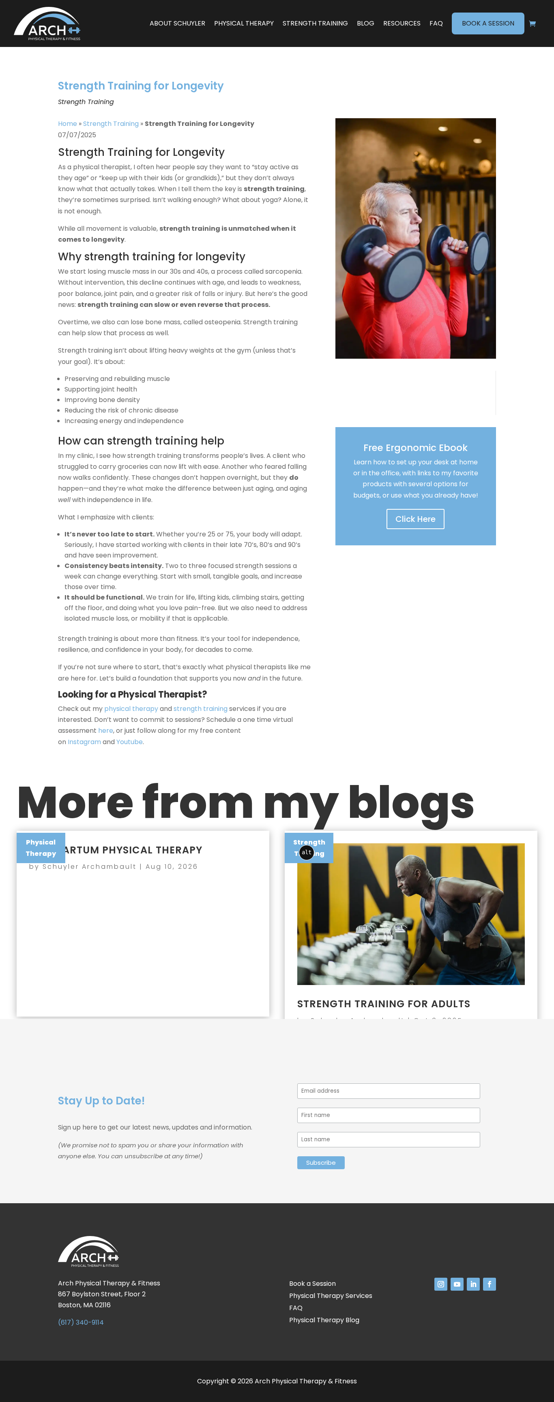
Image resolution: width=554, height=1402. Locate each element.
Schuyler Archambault (90, 866)
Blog (365, 23)
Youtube (129, 742)
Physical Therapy (244, 23)
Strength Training (315, 23)
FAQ (436, 23)
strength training (201, 708)
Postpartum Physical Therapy (115, 850)
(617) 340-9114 (81, 1322)
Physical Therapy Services (330, 1296)
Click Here (415, 519)
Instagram (84, 742)
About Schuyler (177, 23)
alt (306, 852)
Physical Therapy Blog (324, 1321)
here (105, 730)
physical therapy (131, 708)
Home (67, 123)
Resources (402, 23)
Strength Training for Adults (383, 1004)
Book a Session (488, 23)
